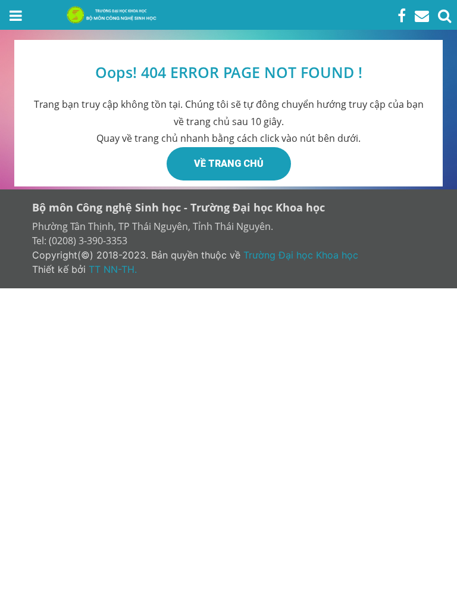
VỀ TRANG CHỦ (229, 163)
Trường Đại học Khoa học (300, 255)
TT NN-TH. (113, 269)
